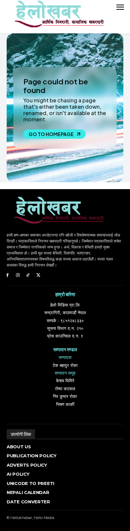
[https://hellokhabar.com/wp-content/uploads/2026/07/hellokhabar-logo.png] (57, 16)
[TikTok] (28, 275)
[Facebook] (7, 275)
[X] (38, 275)
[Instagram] (17, 275)
